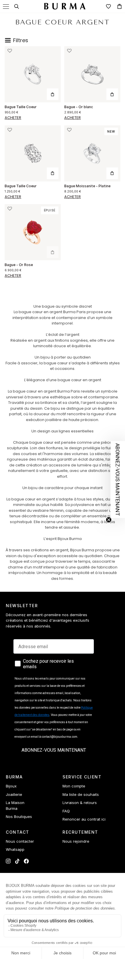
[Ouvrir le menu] (6, 6)
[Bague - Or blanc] (92, 74)
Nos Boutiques (19, 816)
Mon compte (74, 786)
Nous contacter (20, 841)
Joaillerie (14, 794)
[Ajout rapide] (52, 94)
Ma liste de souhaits (81, 794)
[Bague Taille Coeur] (33, 74)
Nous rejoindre (76, 841)
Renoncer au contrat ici (84, 819)
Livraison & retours (80, 802)
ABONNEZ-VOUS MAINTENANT (54, 750)
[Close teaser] (109, 520)
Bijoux (11, 786)
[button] (9, 51)
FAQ (66, 811)
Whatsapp (15, 849)
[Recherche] (16, 6)
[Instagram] (8, 861)
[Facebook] (26, 861)
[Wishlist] (108, 6)
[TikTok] (17, 861)
